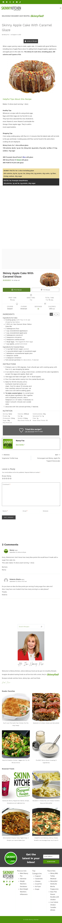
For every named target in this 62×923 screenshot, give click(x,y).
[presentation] (16, 707)
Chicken (38, 881)
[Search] (41, 627)
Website (45, 511)
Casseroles (39, 878)
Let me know (29, 431)
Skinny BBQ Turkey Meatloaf (54, 876)
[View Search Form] (59, 2)
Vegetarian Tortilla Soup (10, 456)
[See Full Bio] (24, 444)
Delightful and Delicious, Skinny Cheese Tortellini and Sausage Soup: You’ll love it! (46, 839)
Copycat (38, 876)
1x (51, 314)
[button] (3, 280)
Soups (37, 889)
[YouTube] (16, 2)
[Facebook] (3, 2)
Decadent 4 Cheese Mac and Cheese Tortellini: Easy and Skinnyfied (46, 802)
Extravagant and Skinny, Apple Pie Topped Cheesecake (48, 458)
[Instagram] (10, 2)
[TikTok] (20, 2)
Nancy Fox (6, 34)
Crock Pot (38, 884)
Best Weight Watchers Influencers (24, 891)
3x (57, 314)
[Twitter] (13, 2)
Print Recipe (18, 290)
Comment (6, 484)
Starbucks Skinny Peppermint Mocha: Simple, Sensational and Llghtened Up (15, 802)
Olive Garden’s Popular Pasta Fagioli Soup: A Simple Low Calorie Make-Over (16, 839)
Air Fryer (38, 886)
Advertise (23, 878)
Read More (6, 683)
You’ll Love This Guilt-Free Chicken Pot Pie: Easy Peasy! (16, 724)
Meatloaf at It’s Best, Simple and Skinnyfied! (46, 723)
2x (54, 314)
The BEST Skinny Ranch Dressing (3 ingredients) (46, 761)
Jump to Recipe (31, 41)
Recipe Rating (6, 476)
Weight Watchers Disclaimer (23, 883)
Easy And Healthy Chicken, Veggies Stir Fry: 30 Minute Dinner (15, 761)
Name (5, 511)
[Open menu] (60, 8)
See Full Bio (20, 445)
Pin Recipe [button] (46, 290)
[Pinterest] (6, 2)
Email (25, 511)
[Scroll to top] (54, 907)
